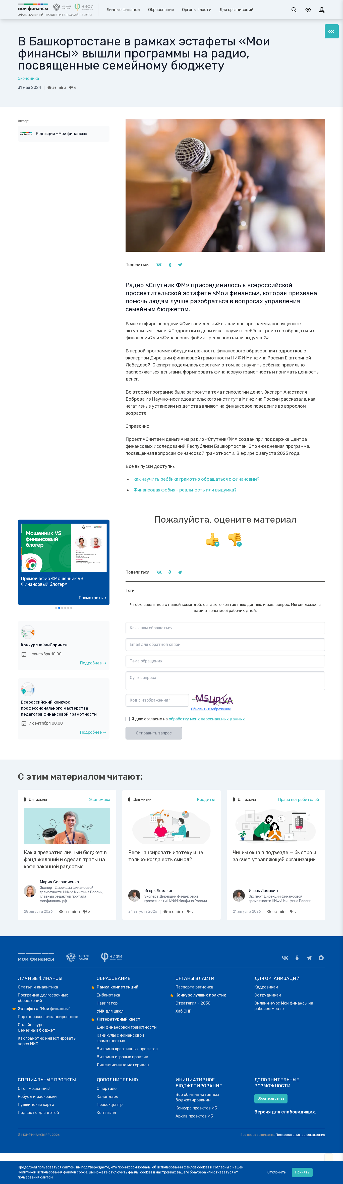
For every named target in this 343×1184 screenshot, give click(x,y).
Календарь (107, 1096)
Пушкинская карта (36, 1104)
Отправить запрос (154, 733)
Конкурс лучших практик (201, 995)
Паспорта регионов (194, 987)
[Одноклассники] (297, 958)
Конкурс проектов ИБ (196, 1108)
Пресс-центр (110, 1104)
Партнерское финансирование (48, 1016)
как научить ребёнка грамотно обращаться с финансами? (196, 479)
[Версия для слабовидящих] (308, 10)
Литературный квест (118, 1019)
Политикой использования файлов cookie (52, 1172)
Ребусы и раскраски (37, 1096)
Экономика (28, 78)
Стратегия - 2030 (193, 1003)
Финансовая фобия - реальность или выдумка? (185, 490)
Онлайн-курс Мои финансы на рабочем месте (283, 1006)
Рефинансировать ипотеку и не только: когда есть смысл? (165, 855)
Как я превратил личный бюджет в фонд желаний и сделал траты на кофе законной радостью (65, 859)
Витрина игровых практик (122, 1056)
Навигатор (107, 1003)
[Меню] (331, 31)
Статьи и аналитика (38, 987)
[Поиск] (294, 10)
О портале (107, 1088)
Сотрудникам (267, 995)
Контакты (106, 1112)
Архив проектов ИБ (194, 1116)
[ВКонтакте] (285, 958)
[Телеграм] (309, 958)
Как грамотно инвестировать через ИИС (47, 1041)
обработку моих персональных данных (207, 719)
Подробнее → (93, 663)
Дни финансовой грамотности (127, 1027)
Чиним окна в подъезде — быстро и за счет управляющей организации (274, 855)
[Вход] (322, 10)
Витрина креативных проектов (127, 1048)
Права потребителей (298, 799)
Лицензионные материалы (123, 1065)
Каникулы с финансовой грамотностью (120, 1038)
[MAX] (321, 958)
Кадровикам (266, 987)
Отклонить (276, 1172)
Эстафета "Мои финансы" (44, 1008)
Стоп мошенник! (34, 1088)
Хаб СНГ (183, 1011)
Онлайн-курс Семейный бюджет (36, 1027)
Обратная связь (271, 1098)
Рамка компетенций (117, 987)
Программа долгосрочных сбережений (43, 998)
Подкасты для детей (38, 1112)
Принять (302, 1172)
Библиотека (108, 995)
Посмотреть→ (92, 597)
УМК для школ (110, 1011)
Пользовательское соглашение (300, 1135)
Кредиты (206, 799)
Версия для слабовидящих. (285, 1112)
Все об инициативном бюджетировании (197, 1097)
